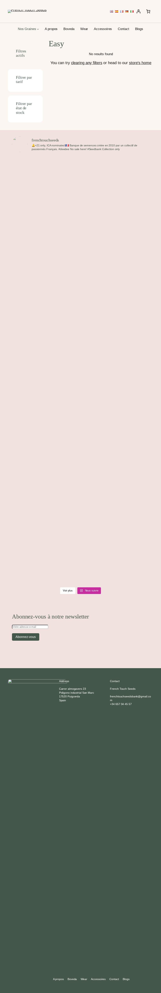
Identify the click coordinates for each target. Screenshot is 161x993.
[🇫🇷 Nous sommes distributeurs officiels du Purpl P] (132, 370)
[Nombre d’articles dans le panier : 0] (148, 11)
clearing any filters (86, 63)
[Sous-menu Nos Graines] (38, 29)
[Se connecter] (138, 11)
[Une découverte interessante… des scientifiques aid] (28, 217)
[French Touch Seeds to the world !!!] (97, 165)
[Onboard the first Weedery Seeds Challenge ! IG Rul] (63, 321)
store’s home (140, 63)
